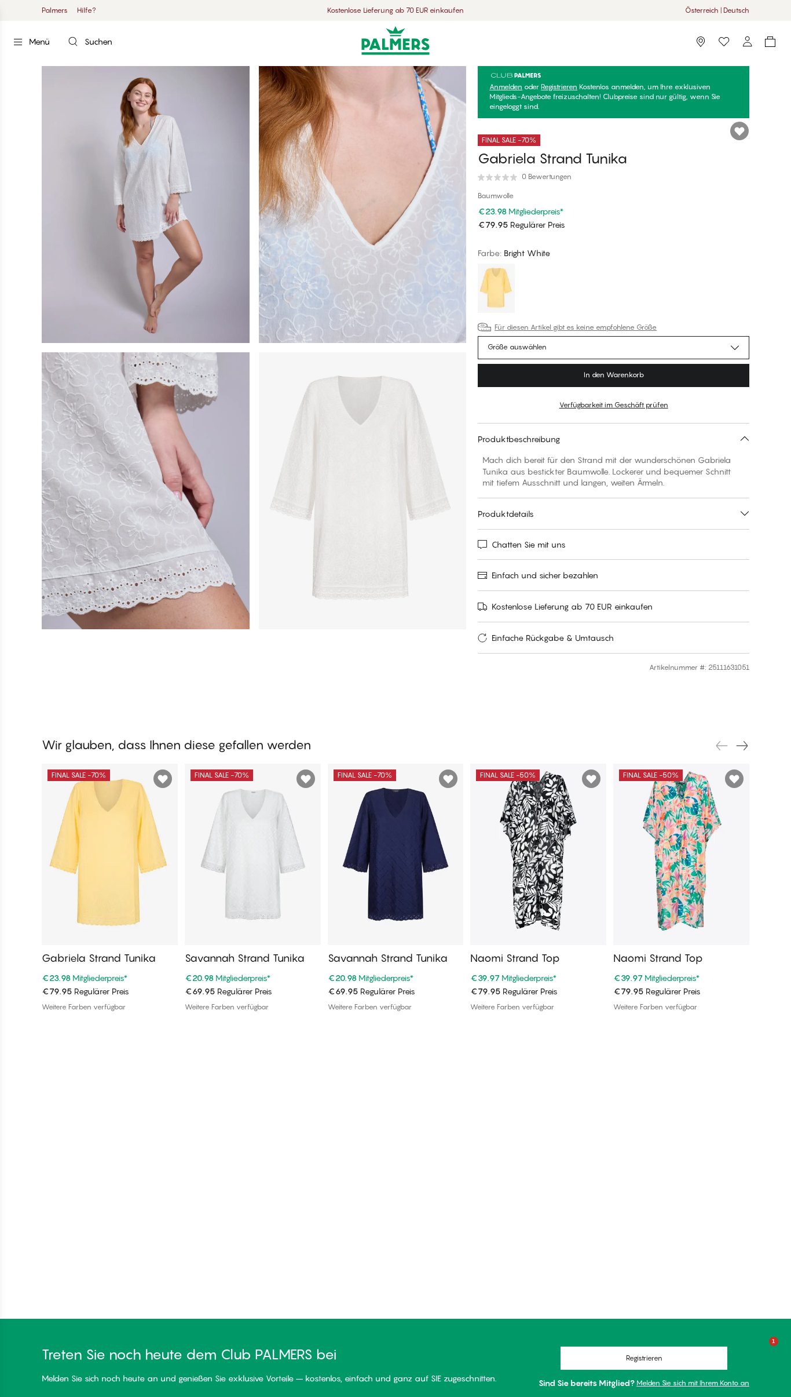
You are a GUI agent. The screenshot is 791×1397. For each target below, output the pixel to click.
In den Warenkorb (614, 374)
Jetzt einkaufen (436, 10)
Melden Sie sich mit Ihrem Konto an (692, 1382)
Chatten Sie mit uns (529, 544)
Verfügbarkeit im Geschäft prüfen (613, 404)
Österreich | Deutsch (717, 10)
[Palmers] (396, 40)
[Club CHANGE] (747, 41)
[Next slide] (742, 746)
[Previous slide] (721, 746)
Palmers (55, 10)
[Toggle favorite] (739, 131)
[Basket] (770, 41)
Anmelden (505, 87)
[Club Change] (723, 41)
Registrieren (559, 87)
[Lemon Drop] (496, 290)
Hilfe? (86, 10)
